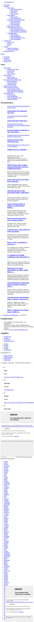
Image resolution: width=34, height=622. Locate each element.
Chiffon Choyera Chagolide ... (17, 149)
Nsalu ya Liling (15, 14)
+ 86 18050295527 (9, 390)
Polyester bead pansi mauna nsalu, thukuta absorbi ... (16, 219)
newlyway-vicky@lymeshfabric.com (18, 329)
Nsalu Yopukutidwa (16, 39)
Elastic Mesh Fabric (16, 18)
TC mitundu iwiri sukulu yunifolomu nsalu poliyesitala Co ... (18, 257)
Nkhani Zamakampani (13, 49)
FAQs (8, 45)
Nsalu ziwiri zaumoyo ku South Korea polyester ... (18, 180)
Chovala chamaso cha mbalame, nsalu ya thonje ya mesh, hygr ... (18, 298)
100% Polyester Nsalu (16, 9)
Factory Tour (10, 42)
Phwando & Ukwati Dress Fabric (16, 20)
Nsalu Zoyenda (15, 34)
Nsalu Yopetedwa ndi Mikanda (19, 31)
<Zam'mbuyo (5, 315)
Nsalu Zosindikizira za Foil (18, 37)
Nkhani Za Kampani (12, 48)
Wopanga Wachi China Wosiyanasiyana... (15, 141)
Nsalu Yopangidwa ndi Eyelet (18, 30)
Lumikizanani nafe (9, 51)
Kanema (9, 43)
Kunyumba (7, 5)
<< (1, 315)
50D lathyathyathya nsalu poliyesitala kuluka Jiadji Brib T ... (18, 192)
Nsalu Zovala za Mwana (13, 25)
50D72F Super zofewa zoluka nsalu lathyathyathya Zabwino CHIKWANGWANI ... (17, 166)
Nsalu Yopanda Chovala (17, 28)
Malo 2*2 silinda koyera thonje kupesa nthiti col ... (17, 311)
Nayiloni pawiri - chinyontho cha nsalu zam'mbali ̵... (18, 230)
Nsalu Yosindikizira (16, 36)
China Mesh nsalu (12, 33)
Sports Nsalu (10, 8)
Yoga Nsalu (14, 12)
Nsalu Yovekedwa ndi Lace (14, 27)
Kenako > (16, 315)
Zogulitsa (6, 6)
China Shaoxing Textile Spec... (17, 121)
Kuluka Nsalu (14, 11)
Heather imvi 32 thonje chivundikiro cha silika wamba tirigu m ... (17, 270)
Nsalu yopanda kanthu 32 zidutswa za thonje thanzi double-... (16, 205)
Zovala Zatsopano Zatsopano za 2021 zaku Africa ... (18, 131)
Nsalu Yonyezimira (15, 21)
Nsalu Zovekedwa (15, 22)
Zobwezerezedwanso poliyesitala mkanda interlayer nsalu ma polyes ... (18, 284)
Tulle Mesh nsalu (15, 24)
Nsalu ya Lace (14, 17)
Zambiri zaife (7, 40)
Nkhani (6, 46)
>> (19, 315)
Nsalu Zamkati (11, 15)
